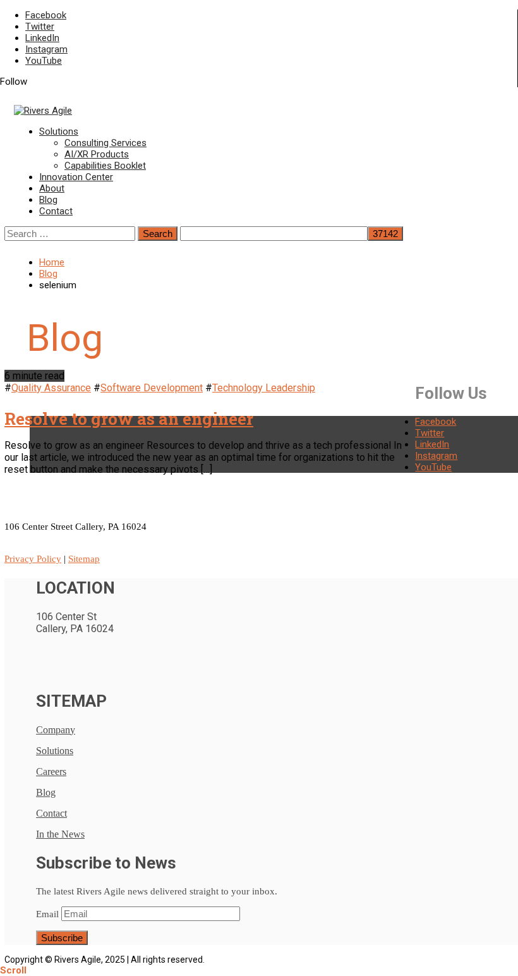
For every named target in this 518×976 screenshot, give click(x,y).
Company (55, 729)
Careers (51, 771)
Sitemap (84, 559)
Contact (56, 211)
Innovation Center (76, 177)
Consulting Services (105, 143)
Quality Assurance (51, 388)
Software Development (151, 388)
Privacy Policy (32, 559)
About (51, 188)
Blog (48, 199)
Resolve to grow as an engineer (128, 418)
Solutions (58, 131)
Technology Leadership (263, 388)
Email (47, 914)
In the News (60, 834)
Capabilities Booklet (105, 165)
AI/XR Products (96, 154)
